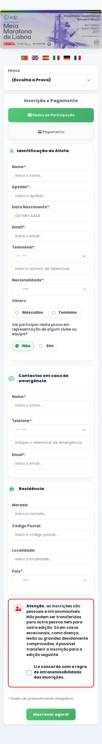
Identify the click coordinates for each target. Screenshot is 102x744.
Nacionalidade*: (28, 280)
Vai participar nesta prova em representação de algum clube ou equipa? (44, 329)
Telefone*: (22, 421)
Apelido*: (21, 187)
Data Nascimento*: (31, 207)
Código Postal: (26, 526)
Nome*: (19, 167)
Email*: (19, 227)
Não (25, 346)
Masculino (32, 312)
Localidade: (23, 550)
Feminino (67, 312)
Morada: (20, 505)
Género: (19, 301)
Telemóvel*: (23, 247)
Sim (49, 346)
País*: (18, 571)
